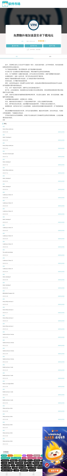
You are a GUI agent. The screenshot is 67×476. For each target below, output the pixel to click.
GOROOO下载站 (21, 465)
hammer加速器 (32, 468)
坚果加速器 (37, 455)
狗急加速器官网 (6, 458)
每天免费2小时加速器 (39, 465)
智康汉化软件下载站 (7, 470)
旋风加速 (29, 455)
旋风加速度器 (17, 455)
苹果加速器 (36, 463)
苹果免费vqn (14, 460)
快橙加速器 (32, 470)
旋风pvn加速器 (5, 465)
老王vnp (30, 460)
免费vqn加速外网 (6, 468)
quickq (13, 465)
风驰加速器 (41, 458)
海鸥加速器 (37, 460)
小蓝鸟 (24, 458)
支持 (59, 132)
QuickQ (10, 455)
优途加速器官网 (32, 458)
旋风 (24, 455)
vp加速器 (14, 468)
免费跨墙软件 (22, 460)
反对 (62, 132)
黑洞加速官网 (5, 460)
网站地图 (4, 455)
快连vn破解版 (22, 468)
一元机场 (29, 465)
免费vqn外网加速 (16, 458)
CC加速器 (4, 463)
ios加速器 (11, 463)
